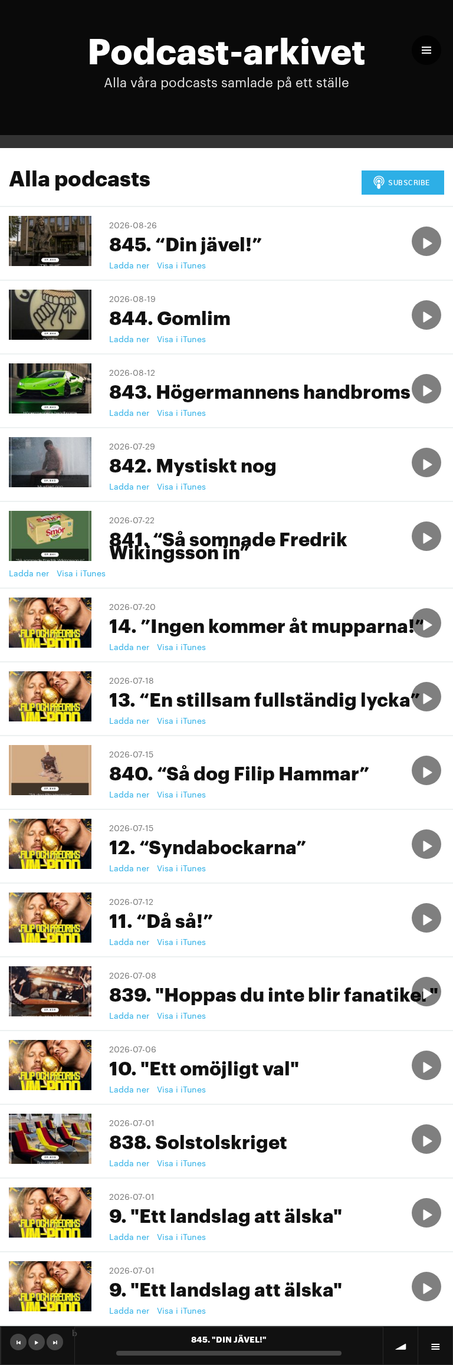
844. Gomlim (170, 316)
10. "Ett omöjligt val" (204, 1066)
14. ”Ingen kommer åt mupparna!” (267, 624)
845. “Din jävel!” (185, 242)
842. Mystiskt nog (193, 464)
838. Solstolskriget (198, 1140)
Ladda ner (129, 265)
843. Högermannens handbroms (260, 390)
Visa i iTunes (181, 265)
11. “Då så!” (161, 919)
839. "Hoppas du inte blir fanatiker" (273, 993)
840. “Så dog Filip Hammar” (239, 772)
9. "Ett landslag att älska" (225, 1214)
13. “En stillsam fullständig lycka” (264, 698)
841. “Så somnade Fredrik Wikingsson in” (228, 544)
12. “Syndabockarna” (207, 845)
